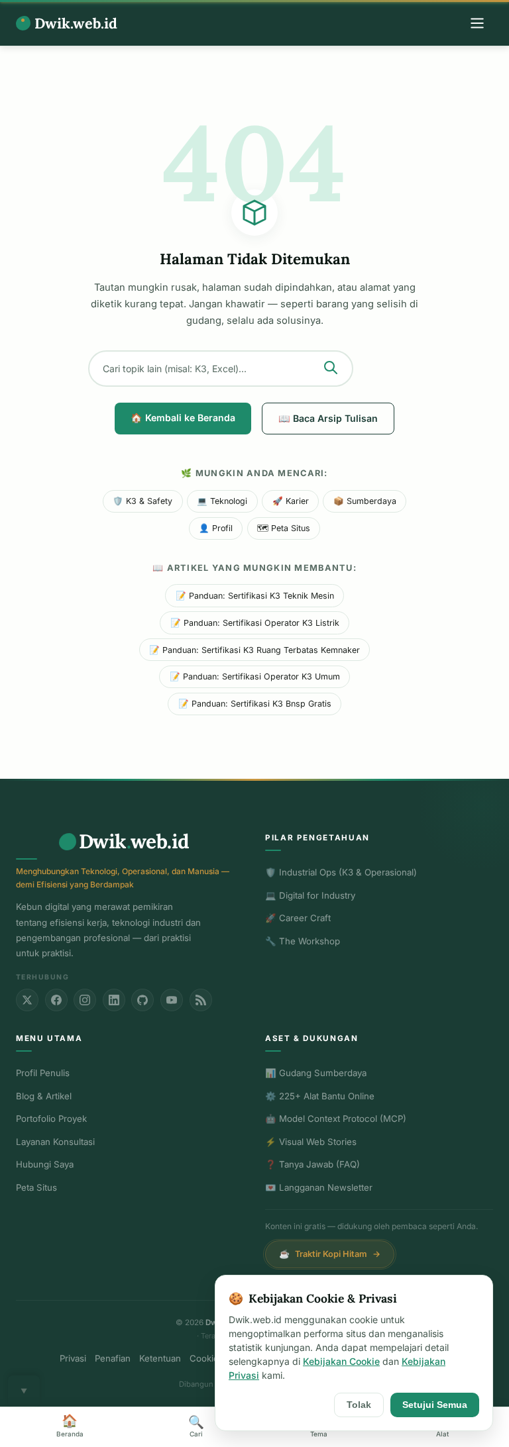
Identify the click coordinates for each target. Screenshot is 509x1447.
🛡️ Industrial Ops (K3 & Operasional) (341, 872)
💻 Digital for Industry (310, 895)
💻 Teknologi (222, 501)
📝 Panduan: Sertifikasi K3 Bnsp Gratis (254, 704)
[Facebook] (56, 1000)
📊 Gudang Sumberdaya (316, 1073)
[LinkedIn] (114, 1000)
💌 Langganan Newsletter (318, 1187)
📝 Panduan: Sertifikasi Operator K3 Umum (255, 676)
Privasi (73, 1358)
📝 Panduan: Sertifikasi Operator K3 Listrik (254, 623)
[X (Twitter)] (27, 1000)
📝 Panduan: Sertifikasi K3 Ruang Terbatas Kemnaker (254, 650)
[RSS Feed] (201, 1000)
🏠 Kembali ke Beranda (183, 417)
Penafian (113, 1358)
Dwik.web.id (75, 23)
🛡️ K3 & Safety (142, 501)
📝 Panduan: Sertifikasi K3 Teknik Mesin (255, 596)
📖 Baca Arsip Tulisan (328, 418)
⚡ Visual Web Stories (311, 1141)
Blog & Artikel (44, 1096)
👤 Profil (216, 528)
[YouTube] (171, 1000)
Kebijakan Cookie (341, 1361)
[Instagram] (85, 1000)
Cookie (204, 1358)
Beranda (70, 1425)
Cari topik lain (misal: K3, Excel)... (175, 368)
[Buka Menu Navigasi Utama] (477, 23)
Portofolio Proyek (51, 1118)
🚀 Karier (290, 501)
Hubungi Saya (45, 1164)
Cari (196, 1426)
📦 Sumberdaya (364, 501)
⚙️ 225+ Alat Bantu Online (319, 1096)
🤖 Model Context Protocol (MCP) (335, 1118)
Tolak (359, 1405)
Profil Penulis (43, 1073)
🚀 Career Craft (298, 918)
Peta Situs (36, 1187)
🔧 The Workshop (302, 941)
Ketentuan (160, 1358)
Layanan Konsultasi (55, 1141)
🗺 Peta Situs (283, 528)
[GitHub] (142, 1000)
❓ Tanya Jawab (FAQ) (312, 1164)
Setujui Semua (434, 1405)
